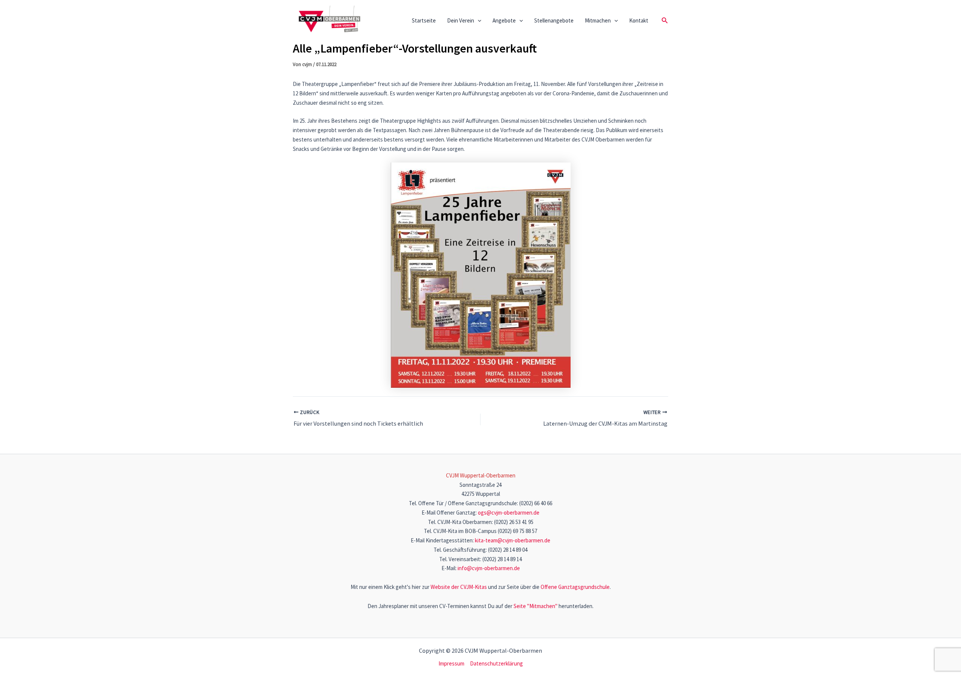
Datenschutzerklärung (496, 663)
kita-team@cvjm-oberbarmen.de (512, 540)
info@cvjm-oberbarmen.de (489, 568)
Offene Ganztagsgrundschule (575, 586)
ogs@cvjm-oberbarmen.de (508, 512)
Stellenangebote (554, 20)
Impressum (451, 663)
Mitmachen (598, 20)
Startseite (424, 20)
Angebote (504, 20)
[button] (477, 20)
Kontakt (638, 20)
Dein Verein (460, 20)
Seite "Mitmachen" (535, 606)
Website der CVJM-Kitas (459, 586)
